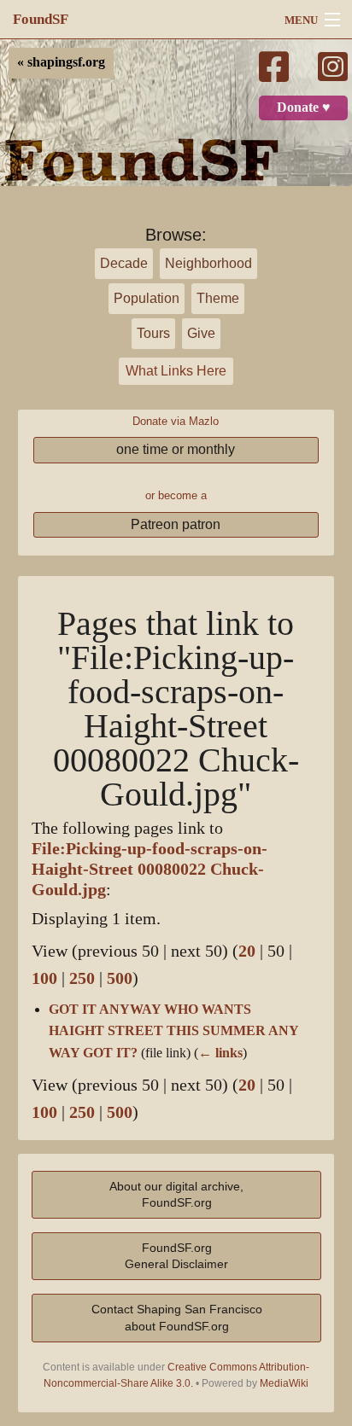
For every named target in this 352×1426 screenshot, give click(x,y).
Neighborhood (208, 263)
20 (246, 951)
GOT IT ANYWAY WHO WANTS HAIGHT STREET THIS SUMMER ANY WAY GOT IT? (173, 1031)
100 (44, 978)
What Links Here (176, 371)
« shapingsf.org (61, 62)
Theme (218, 298)
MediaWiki (284, 1383)
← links (220, 1053)
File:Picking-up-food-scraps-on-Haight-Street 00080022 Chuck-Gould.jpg (149, 869)
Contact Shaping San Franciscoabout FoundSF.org (176, 1317)
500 (119, 978)
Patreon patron (175, 524)
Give (201, 333)
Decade (124, 263)
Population (146, 298)
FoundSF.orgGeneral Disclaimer (176, 1256)
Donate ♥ (304, 107)
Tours (153, 333)
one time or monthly (175, 449)
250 (82, 978)
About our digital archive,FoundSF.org (176, 1194)
